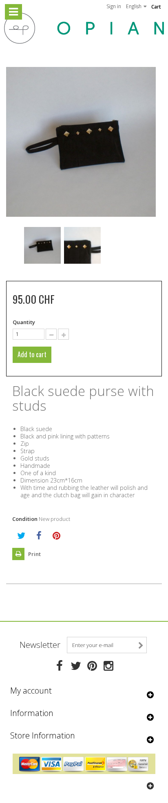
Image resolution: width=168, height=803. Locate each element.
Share (38, 536)
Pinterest (56, 536)
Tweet (21, 536)
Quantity (24, 322)
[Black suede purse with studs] (42, 245)
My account (31, 690)
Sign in (113, 6)
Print (34, 554)
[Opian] (84, 28)
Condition (25, 519)
